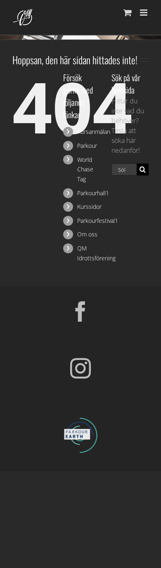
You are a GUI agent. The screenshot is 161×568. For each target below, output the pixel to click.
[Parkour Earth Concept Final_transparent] (80, 418)
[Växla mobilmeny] (144, 12)
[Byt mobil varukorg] (127, 12)
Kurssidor (89, 206)
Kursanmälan (93, 132)
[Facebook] (80, 311)
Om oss (87, 234)
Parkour (87, 146)
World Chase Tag (85, 169)
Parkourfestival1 (97, 220)
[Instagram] (80, 368)
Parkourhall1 (93, 193)
